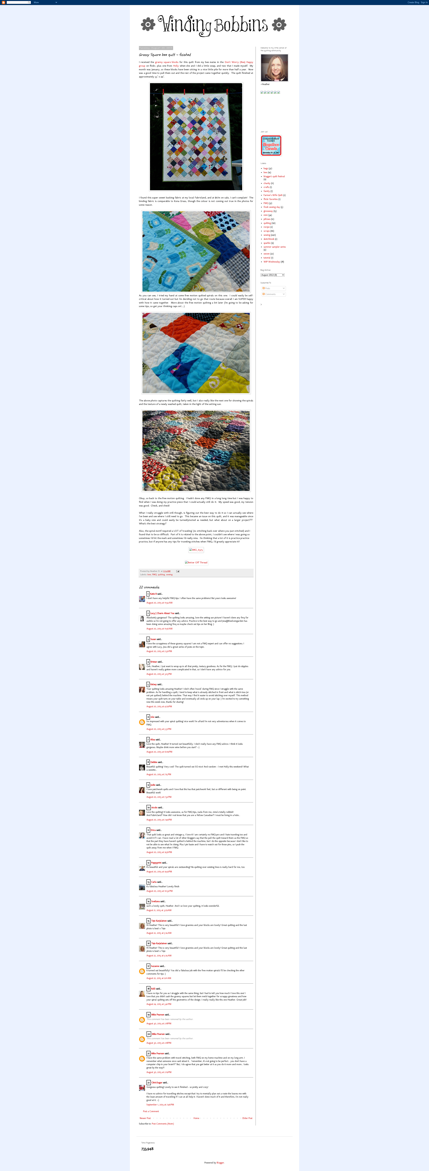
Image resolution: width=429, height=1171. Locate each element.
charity (267, 183)
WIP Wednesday (272, 261)
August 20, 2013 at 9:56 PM (159, 852)
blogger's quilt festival (274, 176)
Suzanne (155, 966)
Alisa (152, 739)
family (267, 191)
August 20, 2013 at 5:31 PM (158, 729)
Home (196, 1118)
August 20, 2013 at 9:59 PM (159, 871)
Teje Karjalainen (159, 920)
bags (266, 168)
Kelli (153, 988)
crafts (266, 187)
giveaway (268, 211)
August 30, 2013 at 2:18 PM (158, 1023)
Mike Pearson (157, 1014)
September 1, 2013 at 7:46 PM (160, 1104)
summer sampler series (275, 246)
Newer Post (145, 1118)
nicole (154, 807)
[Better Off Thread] (196, 562)
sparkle (267, 243)
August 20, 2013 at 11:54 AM (159, 602)
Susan (153, 639)
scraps (267, 231)
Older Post (247, 1118)
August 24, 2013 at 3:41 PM (158, 1004)
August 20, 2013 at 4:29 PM (159, 706)
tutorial (267, 257)
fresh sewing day (272, 207)
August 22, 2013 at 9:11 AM (158, 978)
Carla (154, 882)
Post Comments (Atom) (163, 1123)
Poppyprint (156, 862)
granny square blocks (166, 62)
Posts (267, 288)
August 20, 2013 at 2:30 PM (159, 651)
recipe (267, 227)
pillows (267, 219)
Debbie (153, 762)
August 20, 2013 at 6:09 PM (159, 751)
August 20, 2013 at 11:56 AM (159, 628)
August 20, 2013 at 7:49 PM (159, 819)
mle (152, 717)
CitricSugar (156, 1082)
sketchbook (269, 239)
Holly (176, 65)
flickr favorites (271, 199)
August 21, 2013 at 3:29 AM (158, 910)
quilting (161, 574)
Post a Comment (151, 1111)
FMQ (154, 574)
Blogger (220, 1162)
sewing (169, 574)
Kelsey (153, 684)
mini (266, 215)
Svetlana (155, 901)
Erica (153, 830)
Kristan (154, 661)
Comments (270, 294)
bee (149, 574)
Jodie (153, 785)
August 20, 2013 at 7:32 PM (158, 797)
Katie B (153, 593)
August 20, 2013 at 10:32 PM (159, 891)
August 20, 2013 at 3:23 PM (159, 674)
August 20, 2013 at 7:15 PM (158, 774)
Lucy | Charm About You (162, 613)
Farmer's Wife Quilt (273, 195)
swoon (267, 253)
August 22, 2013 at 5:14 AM (158, 933)
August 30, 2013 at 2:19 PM (158, 1072)
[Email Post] (177, 571)
